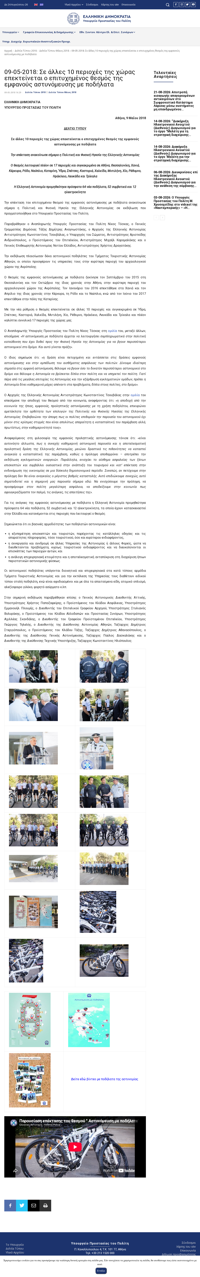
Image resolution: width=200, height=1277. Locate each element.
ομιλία (112, 331)
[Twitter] (187, 4)
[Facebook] (175, 4)
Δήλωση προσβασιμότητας (179, 1254)
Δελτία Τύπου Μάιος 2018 (54, 50)
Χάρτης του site (186, 1246)
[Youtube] (193, 4)
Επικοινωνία (188, 1250)
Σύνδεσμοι (189, 1242)
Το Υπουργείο (15, 1244)
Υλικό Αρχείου (15, 1252)
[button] (168, 5)
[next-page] (162, 217)
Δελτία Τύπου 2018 (26, 50)
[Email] (33, 1205)
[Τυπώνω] (45, 1205)
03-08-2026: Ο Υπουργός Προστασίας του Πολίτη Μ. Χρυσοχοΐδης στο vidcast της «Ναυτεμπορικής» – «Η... (175, 203)
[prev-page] (156, 217)
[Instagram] (181, 4)
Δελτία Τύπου (15, 1248)
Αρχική (8, 50)
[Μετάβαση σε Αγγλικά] (36, 5)
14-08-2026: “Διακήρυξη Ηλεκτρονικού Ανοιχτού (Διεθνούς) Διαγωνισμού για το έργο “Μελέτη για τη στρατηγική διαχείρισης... (175, 128)
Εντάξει (101, 1270)
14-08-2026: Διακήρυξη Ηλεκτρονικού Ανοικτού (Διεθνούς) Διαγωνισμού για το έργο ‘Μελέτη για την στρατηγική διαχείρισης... (175, 153)
